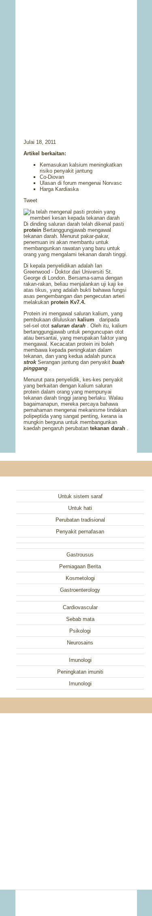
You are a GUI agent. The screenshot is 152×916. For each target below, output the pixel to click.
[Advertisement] (76, 58)
